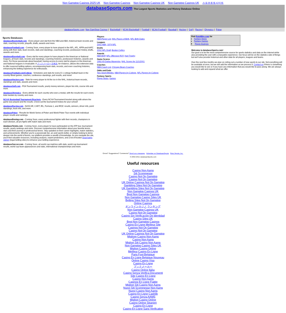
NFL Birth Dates (137, 39)
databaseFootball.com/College (17, 73)
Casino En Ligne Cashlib (143, 293)
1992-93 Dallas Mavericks (108, 61)
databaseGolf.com (12, 86)
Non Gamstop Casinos (117, 2)
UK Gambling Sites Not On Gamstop (143, 188)
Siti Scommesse (143, 173)
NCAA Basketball (131, 29)
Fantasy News (200, 39)
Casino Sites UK (143, 218)
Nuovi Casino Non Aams (143, 290)
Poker (219, 29)
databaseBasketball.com (15, 41)
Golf (191, 29)
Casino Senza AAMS (143, 296)
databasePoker (10, 113)
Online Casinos (143, 203)
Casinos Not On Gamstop (143, 227)
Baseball (172, 29)
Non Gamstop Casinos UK (149, 2)
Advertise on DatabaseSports (157, 153)
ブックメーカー (143, 266)
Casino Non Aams (143, 170)
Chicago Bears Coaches (123, 67)
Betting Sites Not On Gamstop (143, 200)
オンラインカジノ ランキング (143, 206)
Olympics (209, 29)
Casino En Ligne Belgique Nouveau (143, 257)
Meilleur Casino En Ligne (143, 251)
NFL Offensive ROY (115, 56)
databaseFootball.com (13, 47)
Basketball (115, 29)
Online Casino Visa (143, 260)
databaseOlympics (12, 93)
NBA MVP (101, 56)
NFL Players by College (148, 73)
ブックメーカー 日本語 (47, 64)
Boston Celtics (118, 50)
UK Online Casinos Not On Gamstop (143, 182)
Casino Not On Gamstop (143, 176)
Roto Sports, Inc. (176, 153)
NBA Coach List (104, 67)
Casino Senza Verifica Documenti (143, 273)
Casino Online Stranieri (143, 302)
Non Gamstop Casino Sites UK (143, 197)
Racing (198, 29)
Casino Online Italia (143, 270)
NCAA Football (159, 29)
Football (145, 29)
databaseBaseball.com (14, 56)
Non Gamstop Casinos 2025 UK (81, 2)
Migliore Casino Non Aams (143, 236)
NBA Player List (104, 39)
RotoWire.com (202, 36)
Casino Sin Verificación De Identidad (143, 215)
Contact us (258, 64)
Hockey (182, 29)
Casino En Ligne (143, 263)
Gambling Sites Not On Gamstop (143, 185)
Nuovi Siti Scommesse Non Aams (143, 287)
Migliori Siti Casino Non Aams (143, 242)
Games (112, 78)
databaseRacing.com (13, 106)
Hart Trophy (130, 56)
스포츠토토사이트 (213, 2)
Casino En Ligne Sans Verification (143, 308)
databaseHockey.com (13, 79)
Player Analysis (202, 44)
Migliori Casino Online (143, 248)
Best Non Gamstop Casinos (143, 194)
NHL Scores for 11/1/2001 (133, 61)
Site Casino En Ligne (143, 276)
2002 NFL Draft (104, 50)
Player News (102, 78)
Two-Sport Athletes (105, 73)
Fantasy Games (201, 41)
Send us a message (137, 153)
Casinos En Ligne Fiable (143, 281)
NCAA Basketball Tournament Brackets (22, 99)
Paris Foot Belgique (143, 254)
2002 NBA (101, 44)
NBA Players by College (125, 73)
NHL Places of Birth (120, 39)
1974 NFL (111, 44)
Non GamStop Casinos (97, 29)
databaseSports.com (109, 8)
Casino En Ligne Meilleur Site (143, 224)
